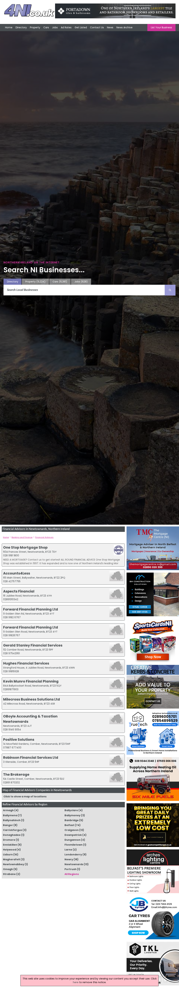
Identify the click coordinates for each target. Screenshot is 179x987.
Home (8, 27)
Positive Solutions (18, 739)
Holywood (9, 849)
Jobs (55, 27)
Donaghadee (12, 835)
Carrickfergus (12, 830)
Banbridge (72, 820)
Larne (68, 849)
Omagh (8, 869)
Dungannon (72, 840)
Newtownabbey (13, 864)
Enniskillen (10, 844)
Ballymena (10, 815)
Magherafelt (11, 859)
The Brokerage (16, 774)
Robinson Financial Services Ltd (30, 757)
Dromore (9, 840)
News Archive (124, 27)
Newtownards (74, 864)
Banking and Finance (22, 537)
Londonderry (73, 854)
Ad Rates (66, 27)
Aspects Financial (18, 591)
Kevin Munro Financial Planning (31, 681)
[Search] (170, 290)
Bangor (8, 825)
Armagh (8, 810)
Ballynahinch (11, 820)
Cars (46, 27)
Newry (69, 859)
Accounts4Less (16, 573)
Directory (21, 27)
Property (35, 27)
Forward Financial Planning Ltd (30, 609)
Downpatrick (73, 835)
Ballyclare (71, 810)
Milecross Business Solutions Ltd (31, 699)
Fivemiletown (74, 844)
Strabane (9, 874)
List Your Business (161, 27)
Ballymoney (72, 815)
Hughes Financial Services (26, 663)
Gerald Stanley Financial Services (32, 645)
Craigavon (72, 830)
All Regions (72, 874)
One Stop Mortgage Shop (25, 547)
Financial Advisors (44, 537)
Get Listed (81, 27)
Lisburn (8, 854)
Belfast (69, 825)
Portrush (70, 869)
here (75, 982)
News (110, 27)
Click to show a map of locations (24, 796)
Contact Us (97, 27)
